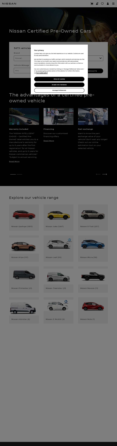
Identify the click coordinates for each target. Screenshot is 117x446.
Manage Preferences (59, 90)
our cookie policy (42, 73)
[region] (59, 69)
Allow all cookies (59, 79)
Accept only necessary (59, 84)
